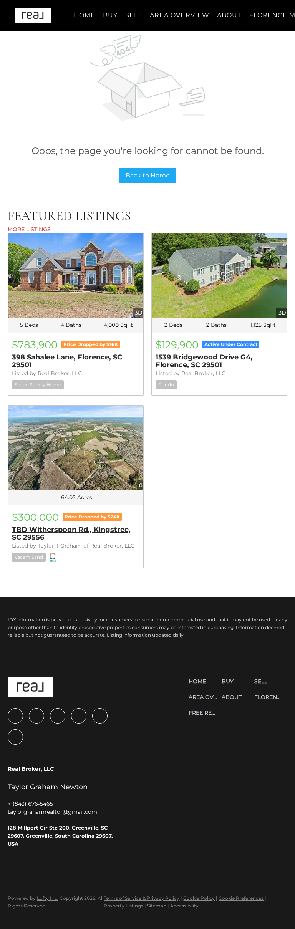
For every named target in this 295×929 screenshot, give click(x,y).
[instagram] (57, 716)
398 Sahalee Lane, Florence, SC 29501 (67, 361)
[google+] (15, 737)
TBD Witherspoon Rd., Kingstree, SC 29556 (71, 533)
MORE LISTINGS (29, 229)
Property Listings (123, 906)
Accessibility (184, 906)
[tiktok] (100, 716)
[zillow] (36, 716)
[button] (32, 15)
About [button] (229, 15)
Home (84, 15)
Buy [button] (110, 15)
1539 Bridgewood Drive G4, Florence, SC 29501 (204, 361)
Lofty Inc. (47, 898)
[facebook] (15, 716)
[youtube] (78, 716)
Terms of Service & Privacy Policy (141, 898)
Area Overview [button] (179, 15)
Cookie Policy (199, 898)
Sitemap (156, 906)
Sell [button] (133, 15)
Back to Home (148, 175)
